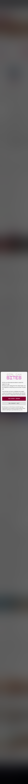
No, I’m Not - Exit (14, 403)
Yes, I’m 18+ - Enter (14, 398)
